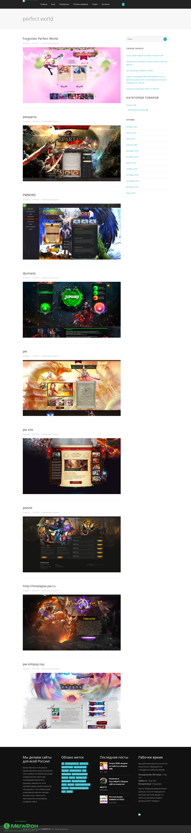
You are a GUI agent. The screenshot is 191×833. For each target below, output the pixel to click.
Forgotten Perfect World (40, 38)
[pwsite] (72, 571)
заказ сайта (66, 781)
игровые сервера (79, 781)
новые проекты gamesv (79, 788)
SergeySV (26, 43)
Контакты (105, 4)
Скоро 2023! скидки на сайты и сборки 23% (145, 55)
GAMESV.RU (46, 829)
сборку (69, 792)
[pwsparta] (72, 180)
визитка (65, 778)
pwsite (27, 508)
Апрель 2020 (131, 145)
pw (25, 351)
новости (65, 788)
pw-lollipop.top (33, 664)
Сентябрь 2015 (132, 181)
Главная (43, 4)
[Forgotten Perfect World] (72, 102)
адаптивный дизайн (79, 774)
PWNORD (29, 195)
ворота (72, 778)
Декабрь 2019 (132, 151)
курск (64, 785)
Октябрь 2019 (132, 157)
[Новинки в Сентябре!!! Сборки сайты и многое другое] (104, 784)
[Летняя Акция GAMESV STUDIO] (104, 802)
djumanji (29, 273)
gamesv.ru (84, 764)
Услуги (95, 4)
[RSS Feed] (167, 829)
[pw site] (72, 493)
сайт (63, 792)
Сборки (129, 105)
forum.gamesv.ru (71, 764)
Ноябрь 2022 (131, 127)
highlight (65, 771)
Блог (53, 4)
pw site (28, 429)
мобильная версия (83, 785)
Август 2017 (131, 163)
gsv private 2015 (80, 767)
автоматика (66, 774)
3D (63, 764)
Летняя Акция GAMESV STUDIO (139, 70)
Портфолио (64, 4)
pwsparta (29, 117)
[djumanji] (72, 337)
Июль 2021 (130, 139)
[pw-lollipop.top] (72, 728)
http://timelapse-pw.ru (39, 586)
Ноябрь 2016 (131, 169)
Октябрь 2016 (132, 175)
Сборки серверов (80, 4)
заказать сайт (81, 778)
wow (84, 771)
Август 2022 (131, 133)
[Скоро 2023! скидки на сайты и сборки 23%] (104, 769)
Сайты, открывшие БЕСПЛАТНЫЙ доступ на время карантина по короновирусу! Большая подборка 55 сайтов (146, 79)
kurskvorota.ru (75, 771)
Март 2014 (130, 193)
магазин (71, 785)
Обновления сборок (137, 110)
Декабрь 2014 (132, 187)
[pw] (72, 415)
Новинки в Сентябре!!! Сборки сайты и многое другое (114, 782)
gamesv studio (67, 767)
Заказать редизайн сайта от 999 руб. (143, 88)
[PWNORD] (72, 259)
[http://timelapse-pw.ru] (72, 650)
